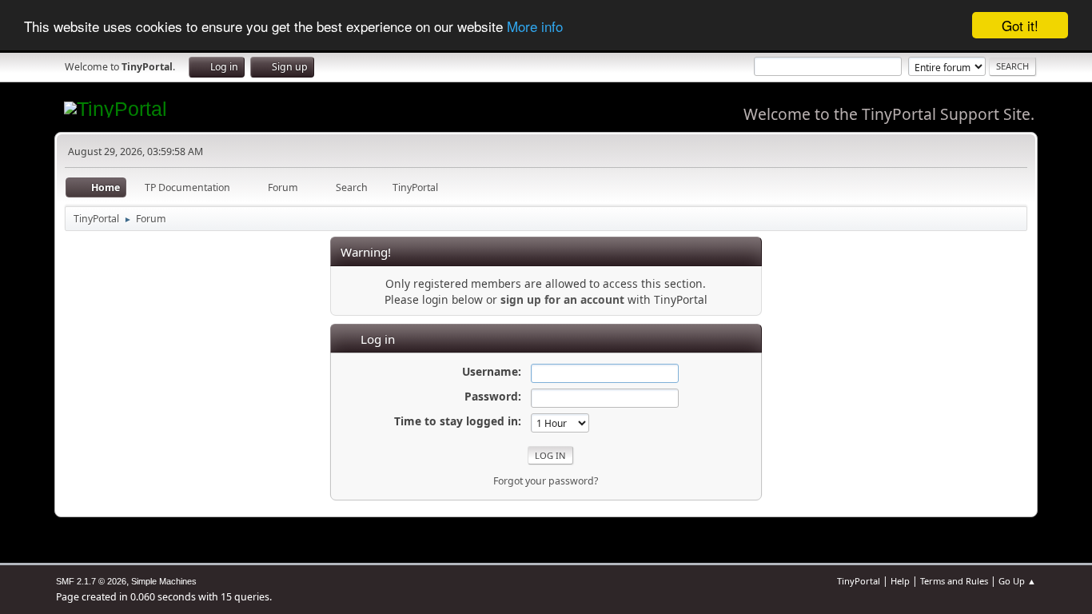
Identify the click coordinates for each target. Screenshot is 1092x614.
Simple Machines (164, 581)
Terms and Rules (954, 581)
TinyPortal (858, 581)
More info (535, 26)
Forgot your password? (545, 481)
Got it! (1020, 25)
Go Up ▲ (1017, 581)
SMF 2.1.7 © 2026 (91, 581)
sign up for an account (562, 299)
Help (900, 581)
